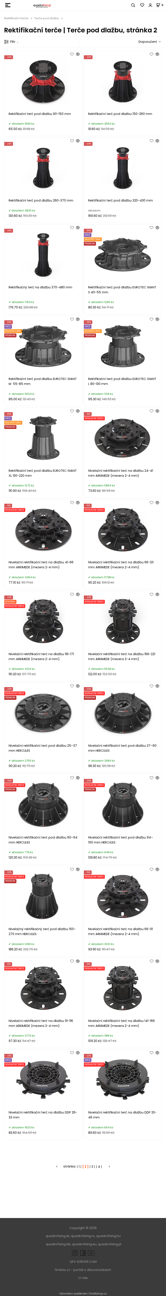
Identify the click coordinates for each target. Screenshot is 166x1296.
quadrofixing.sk (57, 1236)
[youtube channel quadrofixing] (91, 1253)
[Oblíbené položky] (142, 5)
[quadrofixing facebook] (82, 1253)
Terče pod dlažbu (46, 18)
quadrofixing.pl (109, 1244)
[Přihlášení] (150, 5)
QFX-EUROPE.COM (83, 1261)
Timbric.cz (62, 1270)
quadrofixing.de (58, 1244)
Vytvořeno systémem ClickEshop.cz (83, 1293)
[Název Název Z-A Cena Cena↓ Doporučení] (148, 42)
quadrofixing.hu (108, 1236)
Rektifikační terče (16, 18)
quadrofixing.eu (84, 1244)
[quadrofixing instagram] (75, 1253)
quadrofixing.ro (83, 1236)
